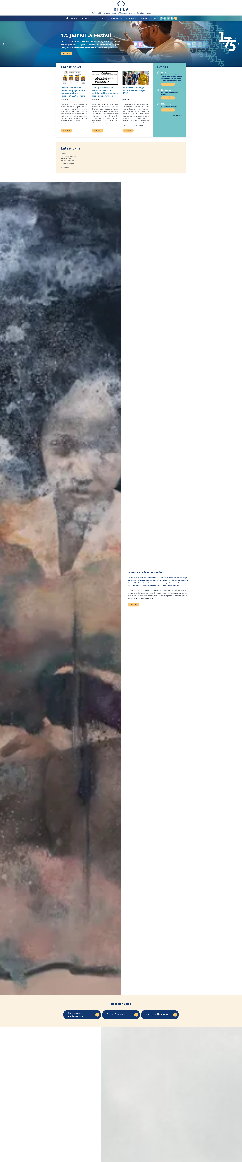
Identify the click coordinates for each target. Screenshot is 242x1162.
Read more (66, 130)
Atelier (105, 18)
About (74, 18)
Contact (153, 18)
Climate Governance (116, 1014)
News (122, 18)
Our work (84, 18)
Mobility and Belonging (157, 1014)
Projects (96, 18)
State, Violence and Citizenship (75, 1014)
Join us (114, 18)
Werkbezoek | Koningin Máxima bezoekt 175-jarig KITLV (135, 90)
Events (131, 18)
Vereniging (142, 18)
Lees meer (128, 130)
